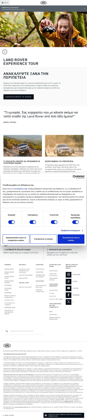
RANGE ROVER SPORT (9, 273)
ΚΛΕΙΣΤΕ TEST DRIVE (26, 275)
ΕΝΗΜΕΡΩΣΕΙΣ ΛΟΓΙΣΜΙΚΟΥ (40, 275)
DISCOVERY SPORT (8, 289)
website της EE (68, 401)
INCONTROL (40, 272)
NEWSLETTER (23, 278)
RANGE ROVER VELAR (9, 277)
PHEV (51, 311)
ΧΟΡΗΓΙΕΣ (52, 296)
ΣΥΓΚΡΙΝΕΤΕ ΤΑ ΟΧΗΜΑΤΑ (10, 304)
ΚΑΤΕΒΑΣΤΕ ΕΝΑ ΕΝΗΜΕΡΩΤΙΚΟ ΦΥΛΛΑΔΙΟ (24, 271)
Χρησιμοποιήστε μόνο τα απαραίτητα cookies (16, 239)
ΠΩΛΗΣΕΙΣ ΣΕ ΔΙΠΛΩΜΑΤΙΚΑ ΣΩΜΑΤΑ (9, 312)
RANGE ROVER (9, 269)
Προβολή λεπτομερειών (70, 230)
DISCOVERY (8, 285)
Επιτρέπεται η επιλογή (43, 239)
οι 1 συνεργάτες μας (19, 189)
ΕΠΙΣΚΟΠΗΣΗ (40, 269)
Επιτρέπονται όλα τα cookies (71, 239)
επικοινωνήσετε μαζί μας (22, 407)
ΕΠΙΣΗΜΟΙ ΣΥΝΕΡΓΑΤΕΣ (40, 290)
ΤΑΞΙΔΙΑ (51, 293)
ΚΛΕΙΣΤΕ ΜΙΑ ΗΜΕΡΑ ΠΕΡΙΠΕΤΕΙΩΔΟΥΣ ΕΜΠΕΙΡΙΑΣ (65, 415)
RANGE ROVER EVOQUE (9, 281)
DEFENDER (8, 292)
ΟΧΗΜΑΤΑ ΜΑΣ (9, 300)
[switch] (33, 222)
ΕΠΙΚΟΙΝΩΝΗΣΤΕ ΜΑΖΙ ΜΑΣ (41, 286)
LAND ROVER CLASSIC (53, 279)
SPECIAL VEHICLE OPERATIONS (10, 296)
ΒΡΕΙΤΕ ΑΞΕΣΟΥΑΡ (25, 287)
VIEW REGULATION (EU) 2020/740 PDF (14, 354)
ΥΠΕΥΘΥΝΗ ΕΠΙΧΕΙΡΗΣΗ (53, 274)
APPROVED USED (10, 307)
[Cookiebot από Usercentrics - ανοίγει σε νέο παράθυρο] (74, 177)
